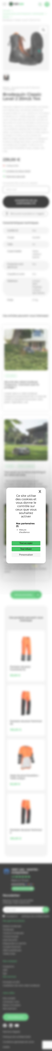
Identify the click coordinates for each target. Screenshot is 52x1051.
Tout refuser (26, 549)
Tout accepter (26, 543)
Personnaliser (26, 555)
